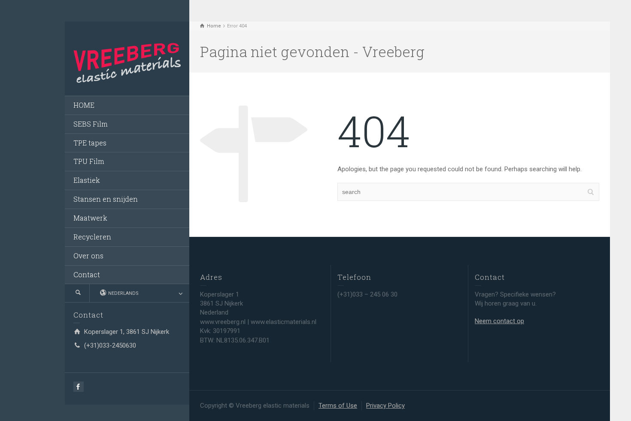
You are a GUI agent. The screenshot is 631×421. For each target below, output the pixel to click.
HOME (83, 104)
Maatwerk (90, 217)
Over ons (88, 255)
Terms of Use (338, 405)
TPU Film (88, 161)
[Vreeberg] (127, 62)
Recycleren (92, 236)
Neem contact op (499, 321)
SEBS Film (90, 123)
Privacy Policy (385, 405)
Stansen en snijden (105, 198)
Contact (86, 274)
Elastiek (86, 180)
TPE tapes (89, 142)
